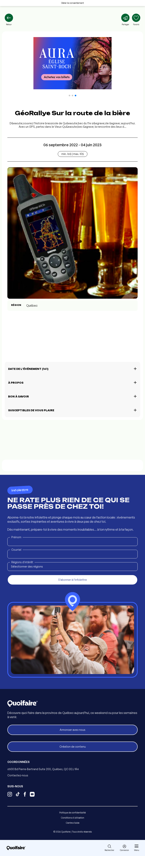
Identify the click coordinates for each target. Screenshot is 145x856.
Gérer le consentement (72, 3)
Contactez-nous (17, 775)
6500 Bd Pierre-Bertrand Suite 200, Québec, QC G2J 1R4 (43, 769)
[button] (69, 95)
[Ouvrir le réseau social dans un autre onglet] (9, 795)
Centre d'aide (72, 822)
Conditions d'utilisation (72, 817)
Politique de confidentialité (72, 812)
